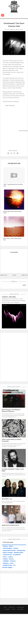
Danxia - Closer (8, 546)
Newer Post (3, 275)
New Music (11, 607)
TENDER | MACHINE (9, 297)
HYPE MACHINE (8, 542)
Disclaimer (20, 609)
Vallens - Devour (8, 559)
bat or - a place (8, 557)
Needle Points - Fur (9, 565)
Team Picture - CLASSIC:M (11, 554)
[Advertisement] (13, 356)
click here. (19, 88)
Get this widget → (8, 567)
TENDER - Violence (9, 561)
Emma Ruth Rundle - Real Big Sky (14, 550)
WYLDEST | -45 (7, 499)
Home (14, 275)
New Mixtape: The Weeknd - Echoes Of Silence (11, 410)
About (13, 609)
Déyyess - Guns (8, 563)
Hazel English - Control (10, 548)
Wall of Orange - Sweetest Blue (13, 552)
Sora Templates (14, 622)
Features (7, 609)
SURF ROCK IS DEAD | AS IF (10, 525)
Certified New (20, 607)
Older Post (25, 275)
